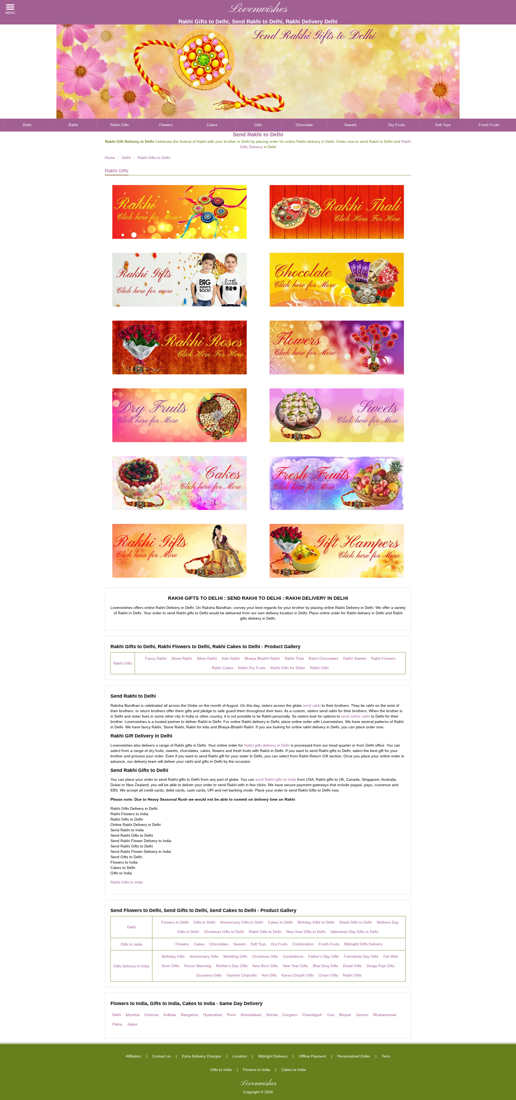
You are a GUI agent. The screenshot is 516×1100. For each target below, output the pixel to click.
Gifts (258, 125)
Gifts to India (131, 944)
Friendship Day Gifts (361, 956)
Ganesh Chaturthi (242, 975)
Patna (117, 1024)
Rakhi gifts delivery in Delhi (267, 745)
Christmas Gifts (265, 956)
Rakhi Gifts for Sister (287, 668)
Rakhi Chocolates (323, 658)
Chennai (151, 1015)
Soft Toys (443, 125)
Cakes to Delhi (280, 922)
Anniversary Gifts (203, 956)
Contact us (161, 1056)
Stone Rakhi (181, 658)
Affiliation (133, 1056)
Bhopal (345, 1015)
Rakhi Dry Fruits (252, 668)
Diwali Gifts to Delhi (355, 922)
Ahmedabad (251, 1015)
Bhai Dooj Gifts (325, 966)
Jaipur (132, 1024)
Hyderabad (212, 1015)
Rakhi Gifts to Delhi (265, 931)
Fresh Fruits (489, 125)
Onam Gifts (328, 975)
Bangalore (189, 1015)
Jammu (362, 1015)
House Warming (197, 966)
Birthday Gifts (173, 956)
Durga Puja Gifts (381, 966)
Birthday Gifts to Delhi (316, 922)
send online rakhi (355, 716)
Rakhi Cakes (222, 668)
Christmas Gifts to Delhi (224, 931)
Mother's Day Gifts (232, 966)
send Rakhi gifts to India (275, 779)
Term (386, 1056)
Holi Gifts (269, 975)
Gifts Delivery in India (131, 966)
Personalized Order (353, 1056)
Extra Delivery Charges (201, 1056)
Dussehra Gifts (209, 975)
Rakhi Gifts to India (126, 882)
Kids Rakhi (231, 658)
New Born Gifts (265, 966)
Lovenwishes (258, 9)
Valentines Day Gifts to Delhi (354, 931)
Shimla (272, 1015)
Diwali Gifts (352, 966)
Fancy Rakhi (155, 658)
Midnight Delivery (273, 1056)
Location (239, 1056)
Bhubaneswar (385, 1015)
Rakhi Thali (294, 658)
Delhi (27, 125)
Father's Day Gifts (323, 956)
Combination (303, 944)
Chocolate (304, 125)
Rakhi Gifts (119, 125)
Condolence (293, 956)
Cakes (212, 125)
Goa (330, 1015)
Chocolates (218, 944)
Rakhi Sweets (354, 658)
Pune (231, 1015)
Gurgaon (290, 1015)
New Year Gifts (295, 966)
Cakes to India (293, 1069)
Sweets (350, 125)
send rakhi (312, 705)
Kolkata (169, 1015)
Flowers (166, 125)
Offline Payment (312, 1056)
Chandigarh (312, 1015)
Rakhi (73, 125)
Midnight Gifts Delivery (363, 944)
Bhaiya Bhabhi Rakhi (262, 658)
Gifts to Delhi (204, 922)
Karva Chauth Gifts (298, 975)
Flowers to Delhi (175, 922)
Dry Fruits (396, 125)
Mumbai (132, 1015)
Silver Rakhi (207, 658)
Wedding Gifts (235, 956)
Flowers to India (256, 1069)
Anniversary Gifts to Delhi (241, 922)
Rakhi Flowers (383, 658)
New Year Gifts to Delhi (305, 931)
